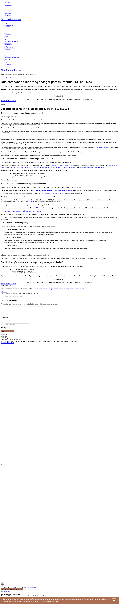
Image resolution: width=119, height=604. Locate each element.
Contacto (7, 27)
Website (3, 327)
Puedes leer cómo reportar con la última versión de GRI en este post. (24, 211)
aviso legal (13, 587)
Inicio (6, 39)
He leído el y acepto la (19, 587)
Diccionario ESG (9, 25)
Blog (5, 23)
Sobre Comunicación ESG (12, 41)
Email (2, 324)
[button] (59, 9)
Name (2, 321)
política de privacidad (29, 587)
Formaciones (8, 5)
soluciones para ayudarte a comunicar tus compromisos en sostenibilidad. (62, 289)
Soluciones (7, 4)
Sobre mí (7, 2)
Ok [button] (114, 600)
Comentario (4, 317)
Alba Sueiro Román (11, 19)
